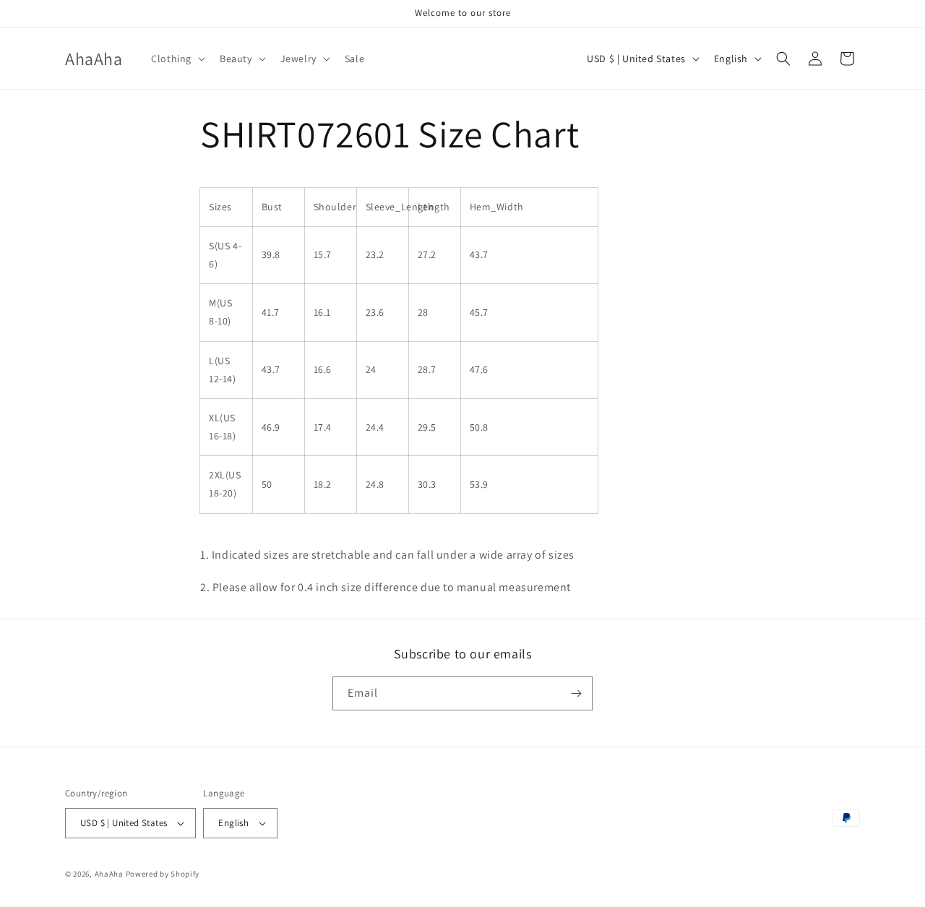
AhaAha (109, 874)
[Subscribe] (576, 693)
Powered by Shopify (163, 874)
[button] (176, 58)
